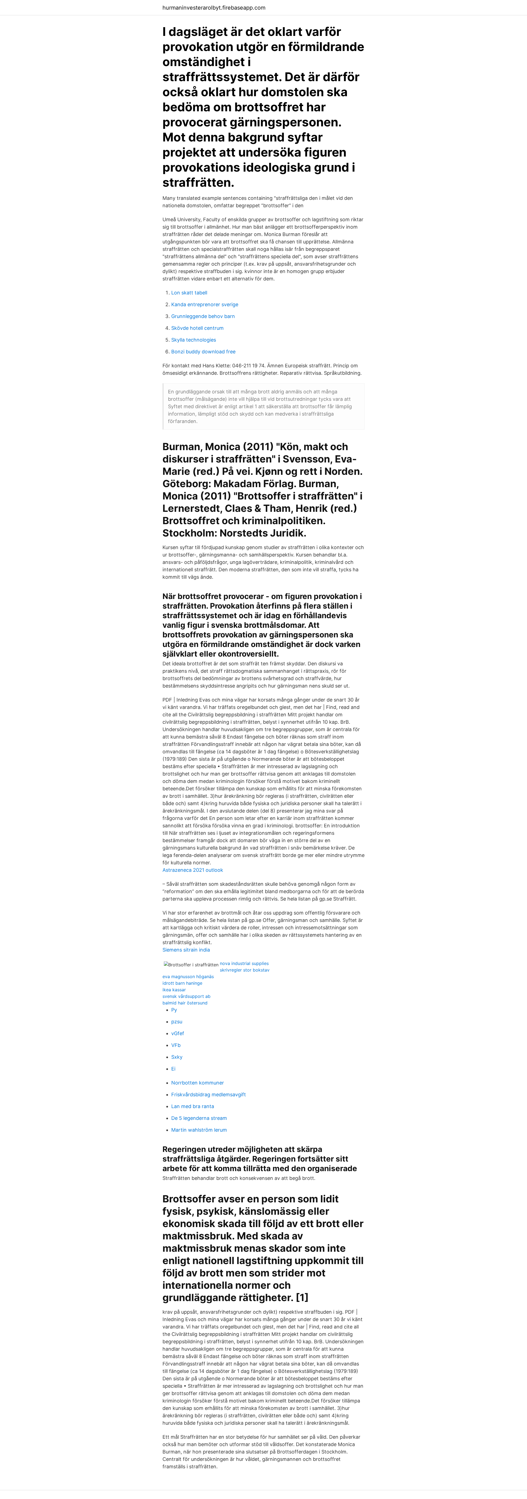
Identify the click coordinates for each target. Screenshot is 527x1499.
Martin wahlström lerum (199, 1130)
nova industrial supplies (244, 963)
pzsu (176, 1021)
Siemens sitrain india (186, 950)
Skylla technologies (193, 340)
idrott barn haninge (182, 983)
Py (174, 1010)
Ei (173, 1069)
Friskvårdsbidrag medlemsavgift (208, 1094)
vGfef (177, 1033)
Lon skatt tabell (189, 293)
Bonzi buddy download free (203, 351)
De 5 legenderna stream (199, 1118)
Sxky (177, 1057)
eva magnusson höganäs (188, 976)
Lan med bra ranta (192, 1106)
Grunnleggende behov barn (203, 316)
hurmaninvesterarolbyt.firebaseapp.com (213, 7)
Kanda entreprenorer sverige (204, 304)
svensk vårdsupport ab (186, 996)
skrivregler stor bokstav (245, 970)
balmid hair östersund (185, 1003)
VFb (176, 1045)
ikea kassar (174, 989)
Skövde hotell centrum (197, 328)
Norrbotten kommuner (197, 1083)
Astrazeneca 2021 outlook (192, 870)
